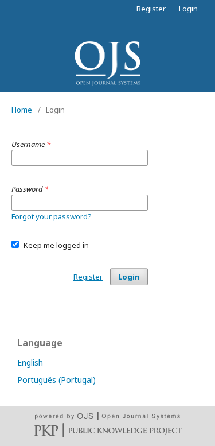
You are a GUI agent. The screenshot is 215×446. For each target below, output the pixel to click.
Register (151, 8)
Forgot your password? (51, 216)
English (30, 362)
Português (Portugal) (56, 379)
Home (21, 109)
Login (188, 8)
